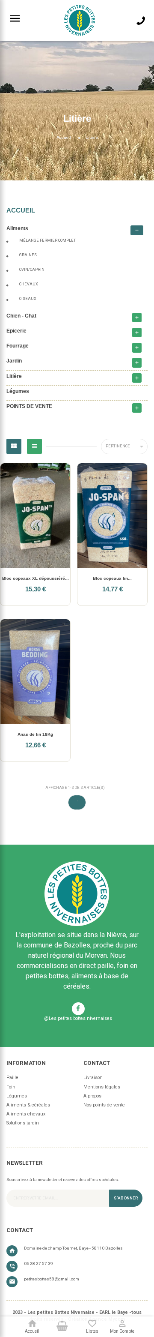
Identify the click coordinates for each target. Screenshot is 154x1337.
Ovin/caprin (31, 269)
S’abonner (126, 1198)
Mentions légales (101, 1087)
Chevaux (28, 284)
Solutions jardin (22, 1123)
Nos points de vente (104, 1105)
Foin (10, 1087)
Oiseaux (27, 299)
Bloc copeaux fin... (112, 578)
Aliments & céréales (28, 1105)
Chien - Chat (21, 315)
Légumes (17, 391)
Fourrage (17, 345)
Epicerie (16, 330)
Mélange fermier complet (47, 240)
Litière (14, 376)
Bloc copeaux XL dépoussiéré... (35, 578)
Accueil (20, 210)
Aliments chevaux (25, 1114)
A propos (92, 1096)
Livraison (93, 1077)
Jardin (14, 360)
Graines (28, 255)
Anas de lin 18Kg (35, 734)
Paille (12, 1077)
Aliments (17, 228)
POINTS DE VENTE (29, 406)
